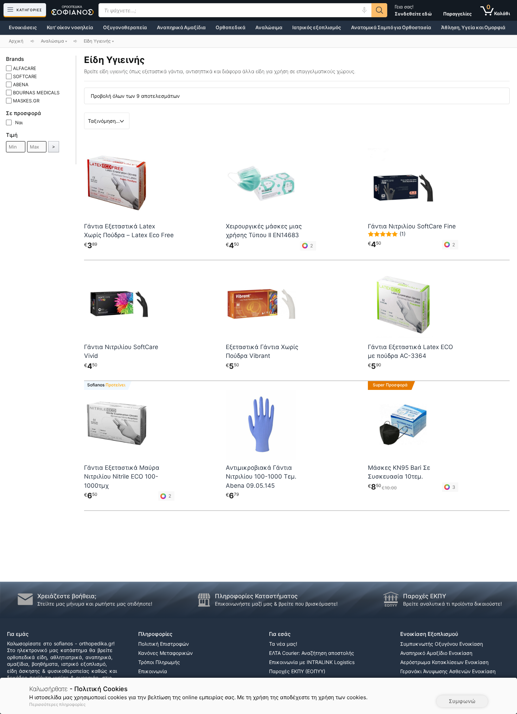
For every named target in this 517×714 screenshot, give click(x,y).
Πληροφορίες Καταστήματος (256, 596)
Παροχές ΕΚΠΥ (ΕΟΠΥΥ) (297, 671)
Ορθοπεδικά (230, 27)
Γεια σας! (413, 10)
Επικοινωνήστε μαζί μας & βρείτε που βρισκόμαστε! (276, 604)
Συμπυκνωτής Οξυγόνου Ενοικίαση (441, 644)
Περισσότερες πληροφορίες (57, 704)
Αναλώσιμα (268, 27)
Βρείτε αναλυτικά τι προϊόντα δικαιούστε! (452, 604)
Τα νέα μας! (283, 644)
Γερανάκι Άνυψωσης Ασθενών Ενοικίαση (448, 671)
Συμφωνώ (462, 701)
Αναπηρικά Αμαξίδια (181, 27)
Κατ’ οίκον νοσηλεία (70, 27)
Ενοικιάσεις (23, 27)
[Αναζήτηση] (379, 10)
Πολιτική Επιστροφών (163, 644)
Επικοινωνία (152, 671)
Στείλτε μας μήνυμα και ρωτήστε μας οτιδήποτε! (94, 604)
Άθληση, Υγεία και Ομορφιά (473, 27)
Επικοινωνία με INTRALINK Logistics (312, 662)
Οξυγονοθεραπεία (125, 27)
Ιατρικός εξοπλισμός (316, 27)
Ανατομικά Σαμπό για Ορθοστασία (391, 27)
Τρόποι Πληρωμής (159, 662)
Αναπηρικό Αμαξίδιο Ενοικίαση (436, 653)
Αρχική (16, 41)
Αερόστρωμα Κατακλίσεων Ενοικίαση (444, 662)
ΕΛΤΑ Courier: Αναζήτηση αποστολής (311, 653)
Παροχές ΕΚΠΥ (424, 596)
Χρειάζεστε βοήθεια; (66, 596)
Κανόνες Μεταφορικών (165, 653)
